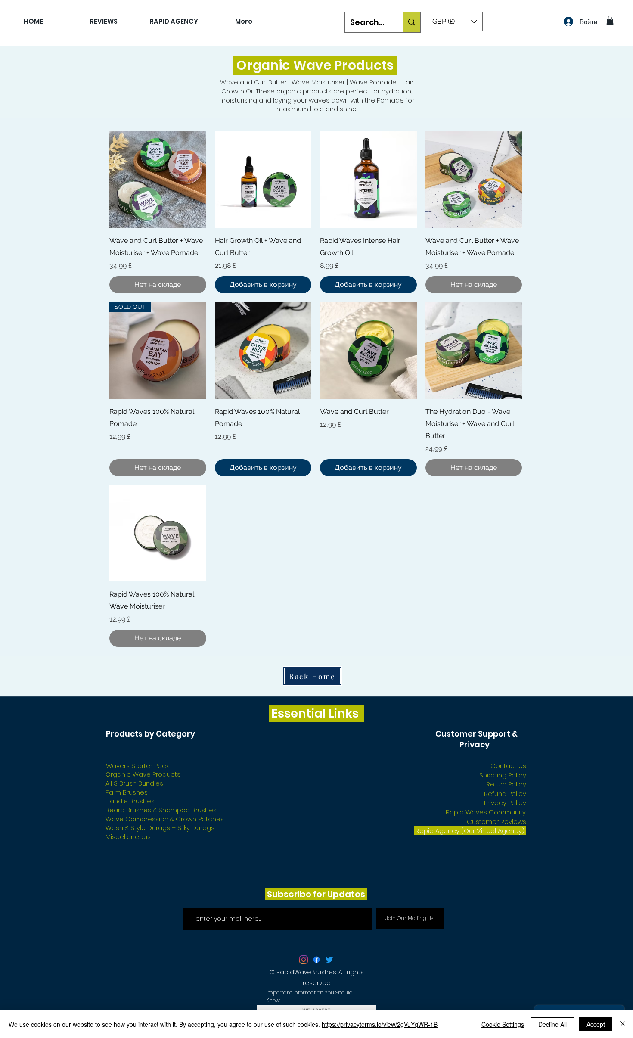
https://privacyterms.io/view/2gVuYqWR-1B (380, 1024)
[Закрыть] (622, 1024)
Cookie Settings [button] (502, 1024)
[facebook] (316, 959)
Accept (595, 1024)
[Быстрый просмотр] (157, 179)
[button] (455, 21)
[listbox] (455, 21)
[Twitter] (329, 959)
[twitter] (303, 959)
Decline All (552, 1024)
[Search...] (411, 22)
